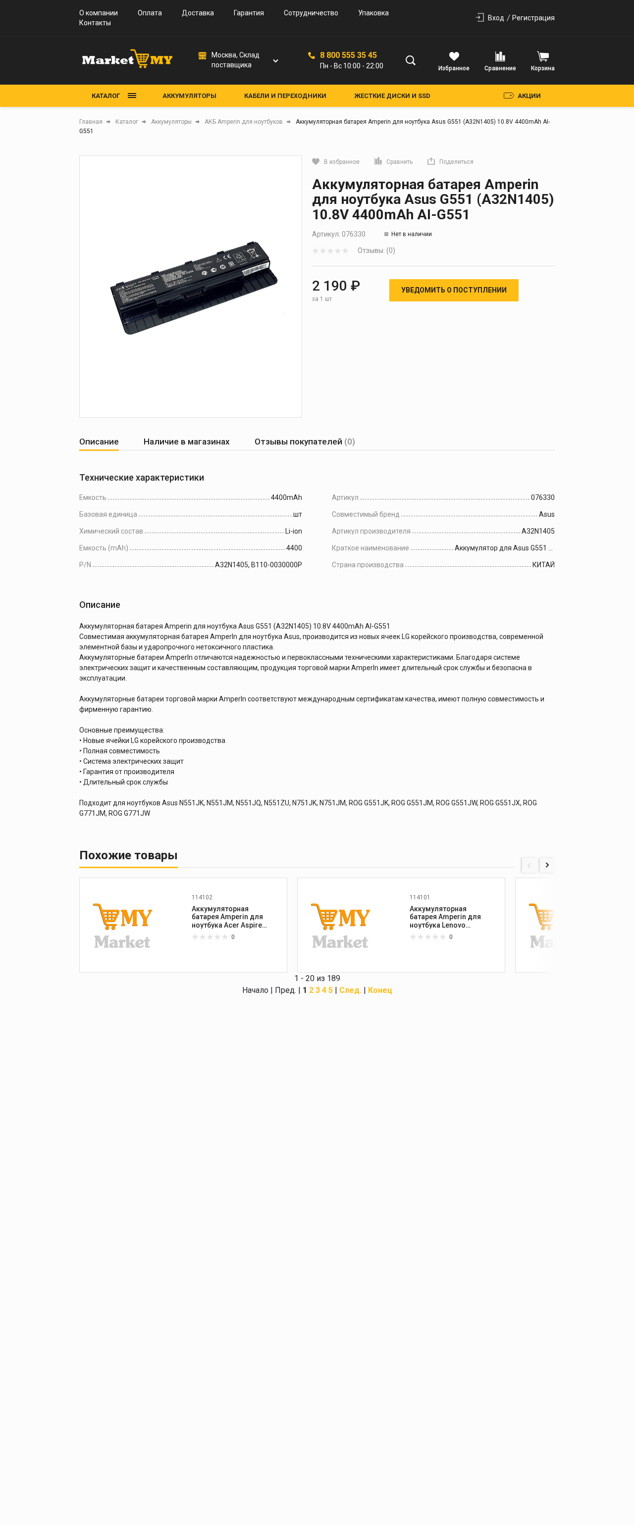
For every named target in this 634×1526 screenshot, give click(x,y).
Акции (529, 95)
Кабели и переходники (285, 95)
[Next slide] (547, 865)
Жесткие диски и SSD (392, 95)
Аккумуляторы (189, 95)
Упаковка (373, 13)
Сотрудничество (311, 13)
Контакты (95, 23)
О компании (98, 13)
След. (350, 990)
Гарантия (249, 13)
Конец (380, 990)
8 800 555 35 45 (348, 55)
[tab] (99, 442)
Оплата (150, 13)
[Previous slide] (529, 865)
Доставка (198, 13)
